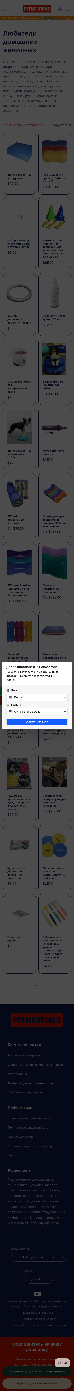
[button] (37, 697)
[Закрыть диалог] (69, 665)
